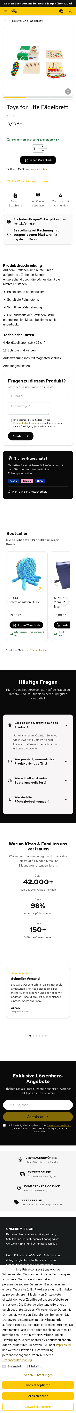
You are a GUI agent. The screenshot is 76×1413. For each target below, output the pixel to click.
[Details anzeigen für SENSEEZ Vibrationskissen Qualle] (27, 574)
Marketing (35, 1366)
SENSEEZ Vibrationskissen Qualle (25, 600)
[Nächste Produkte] (64, 601)
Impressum (63, 1345)
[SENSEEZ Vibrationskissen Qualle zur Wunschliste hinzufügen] (39, 588)
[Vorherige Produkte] (12, 601)
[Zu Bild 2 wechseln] (38, 97)
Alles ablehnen (38, 1396)
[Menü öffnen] (5, 11)
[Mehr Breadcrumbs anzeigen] (5, 20)
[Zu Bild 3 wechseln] (61, 97)
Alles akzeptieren (38, 1385)
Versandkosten (39, 169)
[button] (38, 61)
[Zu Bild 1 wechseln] (14, 97)
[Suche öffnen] (70, 11)
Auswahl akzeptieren (38, 1407)
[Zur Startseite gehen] (14, 11)
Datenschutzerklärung (25, 423)
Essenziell (14, 1366)
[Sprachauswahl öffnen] (61, 11)
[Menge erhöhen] (42, 146)
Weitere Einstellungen (38, 1375)
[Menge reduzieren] (42, 150)
